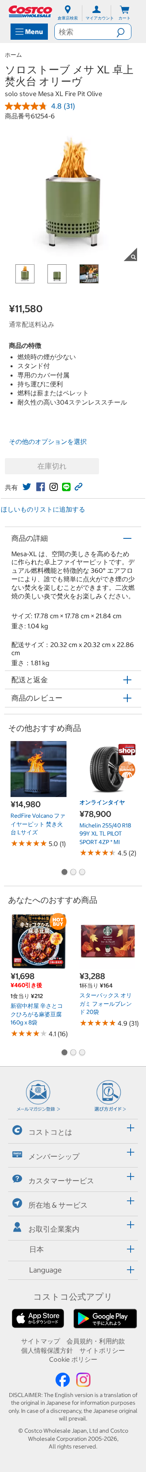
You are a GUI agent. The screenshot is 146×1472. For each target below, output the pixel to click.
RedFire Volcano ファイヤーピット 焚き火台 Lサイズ (38, 824)
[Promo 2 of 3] (73, 873)
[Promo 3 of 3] (82, 873)
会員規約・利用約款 (96, 1341)
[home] (31, 11)
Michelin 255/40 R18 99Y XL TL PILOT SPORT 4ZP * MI (105, 834)
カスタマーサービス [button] (61, 1180)
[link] (27, 487)
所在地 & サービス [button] (58, 1204)
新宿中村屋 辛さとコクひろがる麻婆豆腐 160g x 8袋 (37, 1014)
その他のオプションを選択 (48, 441)
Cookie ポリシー (73, 1359)
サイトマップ (40, 1341)
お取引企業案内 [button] (53, 1229)
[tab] (73, 1130)
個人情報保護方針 (47, 1350)
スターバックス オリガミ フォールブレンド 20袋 (105, 1004)
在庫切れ (52, 466)
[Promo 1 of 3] (64, 873)
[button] (123, 31)
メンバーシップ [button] (53, 1156)
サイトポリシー (102, 1350)
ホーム (13, 54)
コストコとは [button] (50, 1132)
